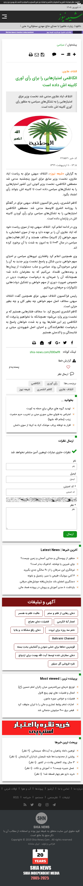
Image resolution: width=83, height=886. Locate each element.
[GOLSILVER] (41, 728)
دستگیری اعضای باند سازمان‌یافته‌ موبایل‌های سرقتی (47, 581)
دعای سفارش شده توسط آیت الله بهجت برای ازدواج (47, 655)
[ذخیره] (42, 54)
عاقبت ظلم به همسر (28, 613)
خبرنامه (27, 797)
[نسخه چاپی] (31, 54)
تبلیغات (66, 797)
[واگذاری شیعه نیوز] (41, 32)
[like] (41, 368)
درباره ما (78, 789)
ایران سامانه (33, 844)
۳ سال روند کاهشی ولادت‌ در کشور (52, 762)
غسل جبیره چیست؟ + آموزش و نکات (50, 768)
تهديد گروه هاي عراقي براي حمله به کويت (48, 408)
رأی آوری (52, 383)
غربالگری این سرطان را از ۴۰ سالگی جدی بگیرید (49, 570)
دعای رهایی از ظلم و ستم (61, 613)
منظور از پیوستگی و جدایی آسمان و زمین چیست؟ (48, 558)
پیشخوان (72, 45)
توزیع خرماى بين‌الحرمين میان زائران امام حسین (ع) (46, 687)
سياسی (60, 45)
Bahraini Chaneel (63, 638)
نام (74, 461)
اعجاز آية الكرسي (66, 622)
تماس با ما (63, 789)
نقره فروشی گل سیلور (63, 664)
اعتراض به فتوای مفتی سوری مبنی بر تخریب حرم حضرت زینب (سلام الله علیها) (40, 417)
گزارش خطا (64, 360)
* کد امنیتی (69, 486)
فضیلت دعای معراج (38, 622)
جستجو (39, 797)
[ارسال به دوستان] (37, 54)
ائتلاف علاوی (66, 389)
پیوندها (39, 789)
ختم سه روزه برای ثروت (62, 630)
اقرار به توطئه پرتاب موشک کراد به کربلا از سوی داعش (42, 425)
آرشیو (51, 789)
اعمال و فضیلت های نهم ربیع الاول (56, 693)
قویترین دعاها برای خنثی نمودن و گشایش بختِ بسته (46, 647)
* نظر (73, 505)
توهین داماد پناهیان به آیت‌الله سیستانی (48, 751)
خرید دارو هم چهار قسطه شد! (54, 774)
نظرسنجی (53, 797)
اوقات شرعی (10, 789)
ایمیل (73, 474)
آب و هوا (26, 789)
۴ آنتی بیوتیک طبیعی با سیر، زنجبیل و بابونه (51, 576)
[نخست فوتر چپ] (41, 864)
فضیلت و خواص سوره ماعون (59, 699)
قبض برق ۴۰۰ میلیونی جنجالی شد (56, 710)
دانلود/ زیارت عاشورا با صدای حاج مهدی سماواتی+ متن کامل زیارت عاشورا (41, 26)
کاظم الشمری (44, 389)
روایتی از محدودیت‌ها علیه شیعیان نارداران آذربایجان (42, 756)
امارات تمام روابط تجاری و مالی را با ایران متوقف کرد (46, 704)
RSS (16, 797)
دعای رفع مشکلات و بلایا (27, 630)
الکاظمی (35, 383)
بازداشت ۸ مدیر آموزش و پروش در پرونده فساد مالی (47, 587)
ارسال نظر (63, 374)
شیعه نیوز (57, 173)
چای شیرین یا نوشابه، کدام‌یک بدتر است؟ (52, 564)
